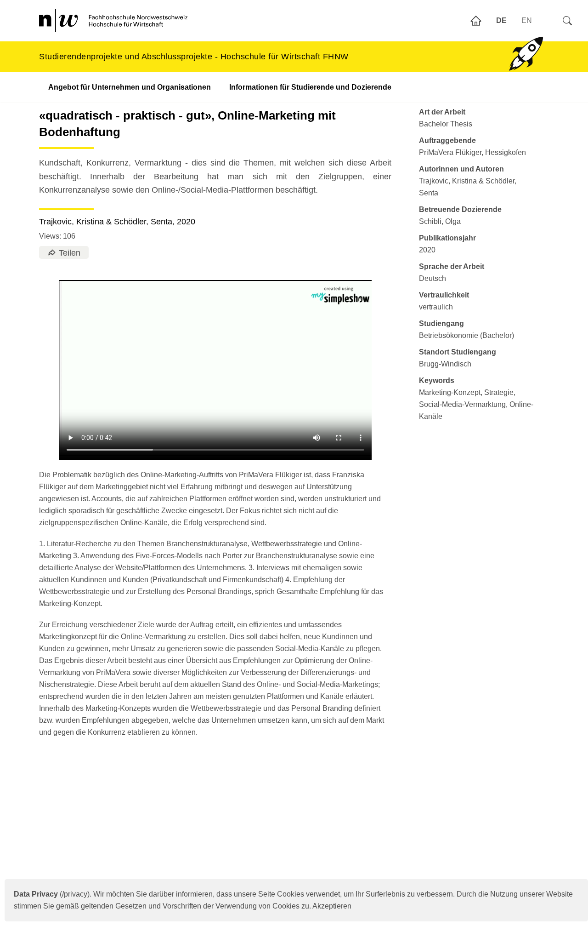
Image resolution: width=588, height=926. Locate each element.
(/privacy (50, 894)
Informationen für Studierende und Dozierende (310, 87)
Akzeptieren (331, 906)
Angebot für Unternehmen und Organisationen (129, 87)
